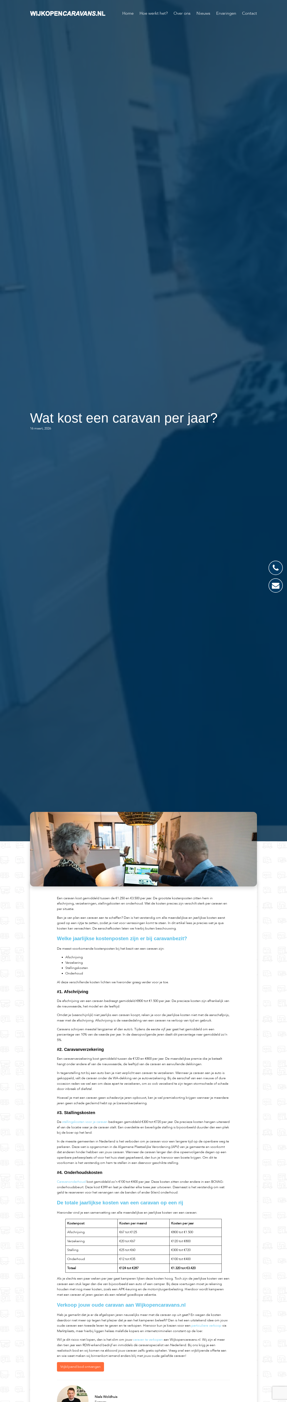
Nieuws (203, 13)
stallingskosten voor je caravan (85, 1122)
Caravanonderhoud (72, 1181)
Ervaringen (226, 13)
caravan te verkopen (148, 1339)
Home (128, 13)
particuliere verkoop (206, 1325)
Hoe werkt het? (154, 13)
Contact (249, 13)
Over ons (182, 13)
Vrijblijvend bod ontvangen (80, 1366)
